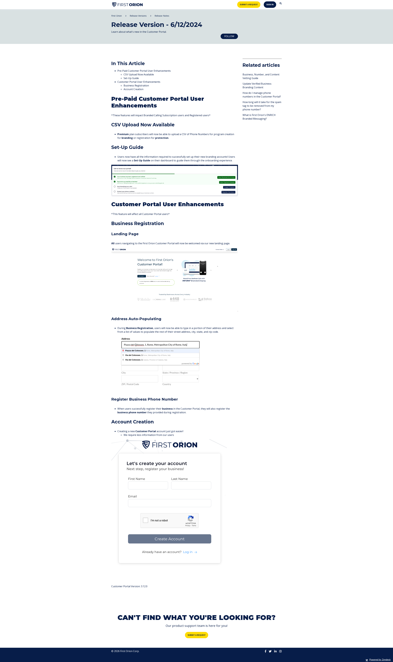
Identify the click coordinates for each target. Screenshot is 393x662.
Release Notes (162, 15)
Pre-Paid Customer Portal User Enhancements (144, 70)
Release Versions (138, 15)
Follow (229, 36)
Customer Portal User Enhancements (138, 82)
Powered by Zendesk (380, 659)
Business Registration (136, 85)
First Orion (116, 15)
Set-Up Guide (131, 78)
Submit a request (249, 4)
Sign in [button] (270, 4)
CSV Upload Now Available (139, 74)
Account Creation (133, 89)
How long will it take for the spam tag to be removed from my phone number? (262, 105)
